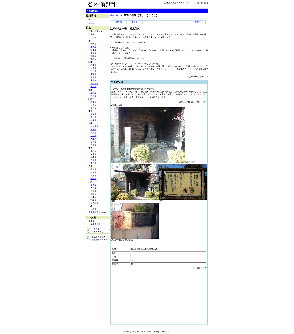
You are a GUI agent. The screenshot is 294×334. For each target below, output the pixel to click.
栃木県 (93, 65)
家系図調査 (93, 212)
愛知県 (93, 117)
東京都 (93, 80)
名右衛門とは (100, 229)
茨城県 (93, 71)
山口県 (93, 163)
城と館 (119, 22)
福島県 (93, 59)
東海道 (135, 22)
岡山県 (93, 154)
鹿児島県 (94, 203)
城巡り (91, 22)
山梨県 (93, 86)
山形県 (93, 53)
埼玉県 (93, 77)
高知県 (93, 178)
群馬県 (93, 68)
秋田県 (93, 47)
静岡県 (93, 114)
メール (95, 239)
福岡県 (93, 185)
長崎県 (93, 194)
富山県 (93, 102)
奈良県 (93, 142)
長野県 (93, 96)
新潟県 (93, 93)
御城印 (91, 19)
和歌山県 (94, 126)
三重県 (93, 129)
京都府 (93, 135)
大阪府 (93, 139)
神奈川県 (94, 83)
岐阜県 (93, 120)
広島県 (93, 160)
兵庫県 (93, 145)
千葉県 (93, 74)
